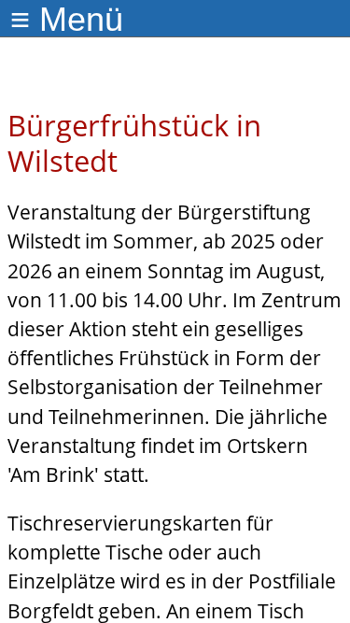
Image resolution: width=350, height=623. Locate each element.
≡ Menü (66, 19)
